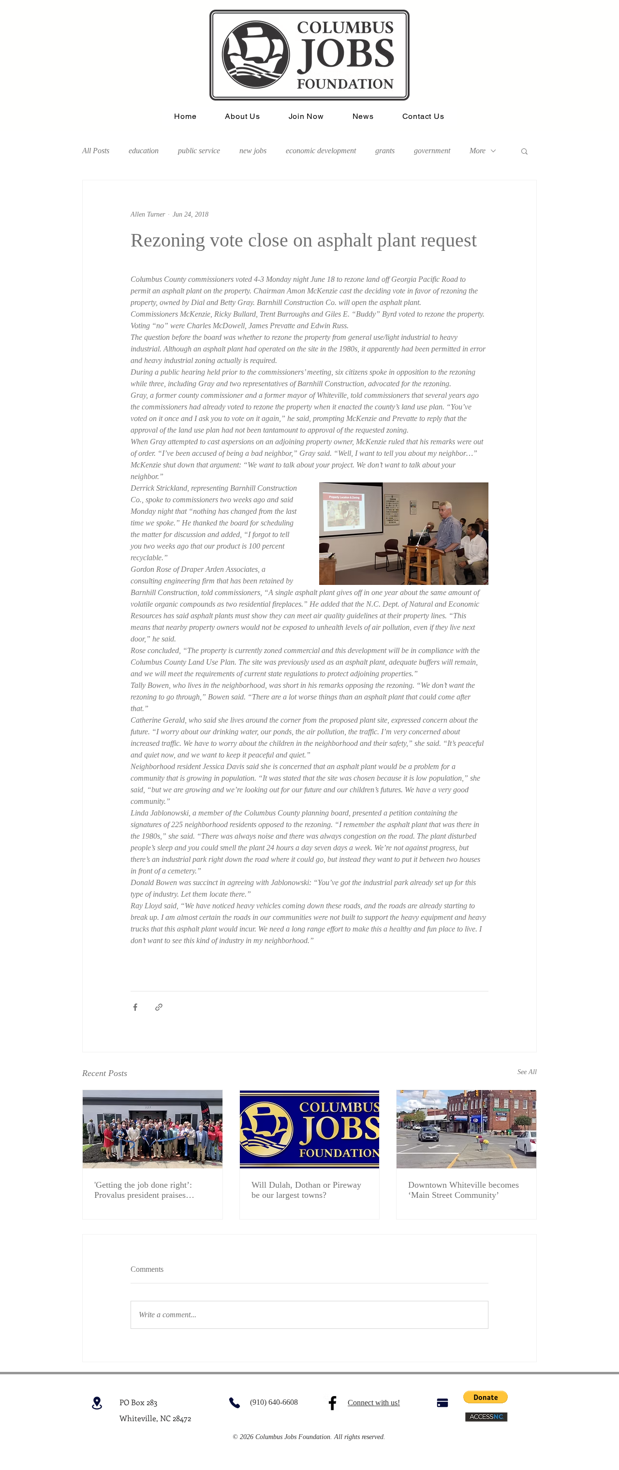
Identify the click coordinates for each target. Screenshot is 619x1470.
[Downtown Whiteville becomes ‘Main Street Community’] (466, 1129)
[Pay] (442, 1403)
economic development (321, 150)
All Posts (95, 150)
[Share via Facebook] (135, 1007)
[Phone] (234, 1403)
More (478, 150)
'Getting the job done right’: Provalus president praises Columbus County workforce (145, 1190)
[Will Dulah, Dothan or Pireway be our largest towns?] (310, 1129)
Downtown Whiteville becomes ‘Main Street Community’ (463, 1190)
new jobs (252, 150)
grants (385, 150)
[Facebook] (332, 1403)
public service (199, 150)
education (144, 150)
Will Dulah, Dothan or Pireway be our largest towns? (306, 1190)
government (432, 150)
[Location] (97, 1403)
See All (527, 1072)
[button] (524, 151)
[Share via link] (158, 1007)
